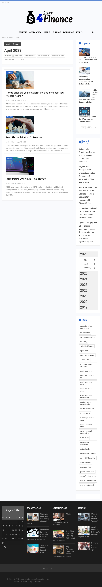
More (79, 32)
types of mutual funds (88, 476)
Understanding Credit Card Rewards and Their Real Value (87, 119)
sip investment (85, 463)
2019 (84, 307)
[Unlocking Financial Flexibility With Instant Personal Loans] (58, 534)
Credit (47, 32)
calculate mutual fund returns (86, 327)
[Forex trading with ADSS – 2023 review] (20, 166)
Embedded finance (87, 346)
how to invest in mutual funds (85, 403)
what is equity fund (87, 485)
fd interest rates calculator (86, 365)
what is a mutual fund (88, 481)
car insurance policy (87, 337)
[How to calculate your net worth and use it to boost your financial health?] (20, 80)
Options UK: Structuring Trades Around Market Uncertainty (88, 59)
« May (4, 547)
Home (24, 32)
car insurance (85, 333)
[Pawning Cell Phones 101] (84, 546)
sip (81, 458)
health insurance (86, 371)
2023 (84, 285)
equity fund (84, 351)
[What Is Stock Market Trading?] (84, 517)
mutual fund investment (84, 443)
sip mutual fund (85, 467)
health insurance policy (86, 390)
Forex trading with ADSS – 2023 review (26, 178)
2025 (84, 273)
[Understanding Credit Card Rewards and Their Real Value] (84, 111)
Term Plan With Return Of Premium (24, 137)
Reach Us (5, 3)
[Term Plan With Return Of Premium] (20, 124)
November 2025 (43, 56)
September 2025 (58, 56)
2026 (84, 254)
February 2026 (30, 56)
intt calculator (85, 413)
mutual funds (85, 449)
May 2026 (8, 56)
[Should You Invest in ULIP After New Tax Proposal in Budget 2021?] (33, 532)
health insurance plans (86, 383)
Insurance (68, 32)
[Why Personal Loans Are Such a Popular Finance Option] (58, 549)
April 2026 (18, 56)
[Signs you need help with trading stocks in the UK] (33, 517)
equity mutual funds (87, 355)
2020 (84, 302)
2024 (84, 279)
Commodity (35, 32)
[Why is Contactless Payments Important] (58, 517)
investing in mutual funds (87, 419)
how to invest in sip (87, 409)
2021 (84, 296)
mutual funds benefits (88, 453)
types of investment (87, 472)
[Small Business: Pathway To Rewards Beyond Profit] (84, 530)
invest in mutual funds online (86, 432)
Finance (57, 32)
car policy (83, 342)
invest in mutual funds (86, 426)
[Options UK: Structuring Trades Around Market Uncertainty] (84, 52)
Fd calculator (84, 360)
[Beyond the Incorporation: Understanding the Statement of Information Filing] (84, 71)
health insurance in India (87, 377)
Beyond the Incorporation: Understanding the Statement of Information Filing (87, 173)
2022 (84, 290)
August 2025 (9, 59)
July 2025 (20, 59)
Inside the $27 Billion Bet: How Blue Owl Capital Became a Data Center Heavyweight (88, 193)
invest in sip (84, 438)
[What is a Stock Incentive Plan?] (33, 548)
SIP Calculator (90, 458)
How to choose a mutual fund (86, 397)
